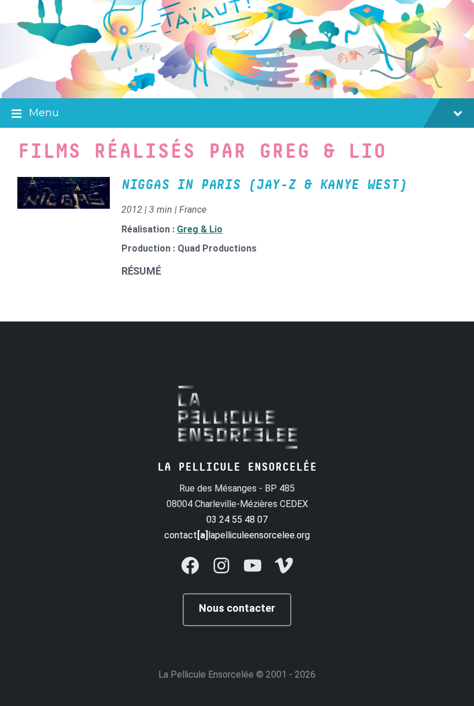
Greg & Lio (200, 229)
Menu (44, 112)
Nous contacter (237, 608)
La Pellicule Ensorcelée (206, 674)
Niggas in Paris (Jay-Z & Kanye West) (263, 185)
